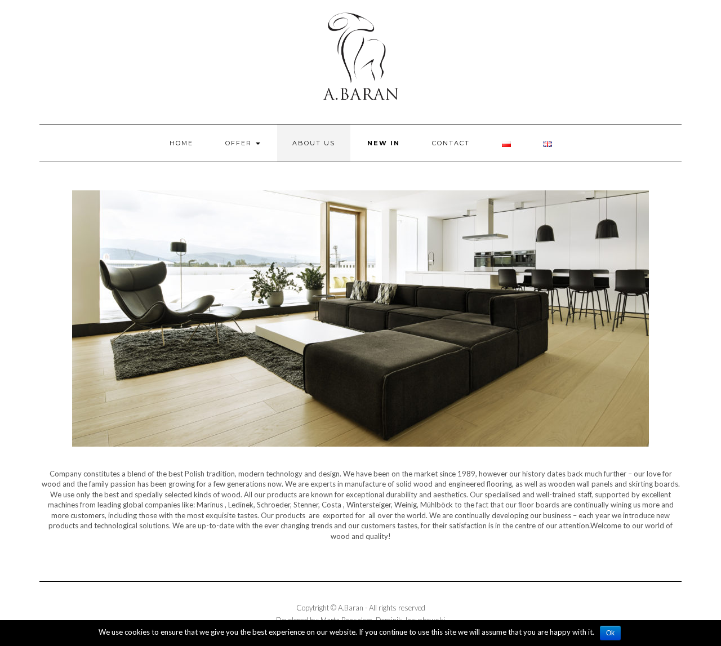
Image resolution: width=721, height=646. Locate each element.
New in (383, 143)
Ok (610, 633)
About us (313, 143)
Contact (451, 143)
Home (181, 143)
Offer (240, 143)
